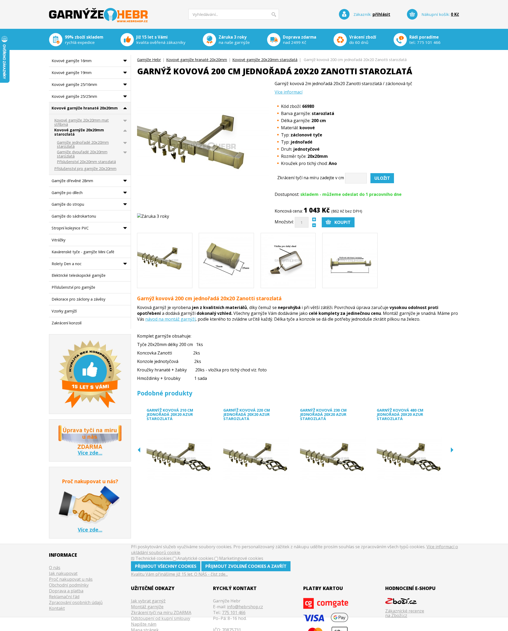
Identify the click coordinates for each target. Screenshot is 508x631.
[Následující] (452, 450)
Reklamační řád (64, 597)
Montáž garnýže (147, 607)
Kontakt (57, 608)
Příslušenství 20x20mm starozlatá (86, 162)
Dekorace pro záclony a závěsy (78, 299)
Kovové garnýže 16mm (72, 60)
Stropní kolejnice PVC (70, 228)
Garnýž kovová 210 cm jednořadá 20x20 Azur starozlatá (170, 414)
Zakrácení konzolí (66, 322)
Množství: (284, 222)
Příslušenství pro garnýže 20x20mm (85, 169)
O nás (54, 567)
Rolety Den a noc (66, 263)
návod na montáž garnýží (170, 319)
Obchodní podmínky (69, 585)
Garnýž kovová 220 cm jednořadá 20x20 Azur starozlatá (246, 414)
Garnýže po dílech (67, 192)
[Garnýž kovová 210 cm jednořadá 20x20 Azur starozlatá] (179, 459)
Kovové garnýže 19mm (72, 72)
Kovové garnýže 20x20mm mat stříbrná (81, 122)
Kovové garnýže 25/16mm (74, 84)
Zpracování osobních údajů (76, 602)
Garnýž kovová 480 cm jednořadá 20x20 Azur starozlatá (400, 414)
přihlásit (381, 14)
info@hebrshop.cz (245, 607)
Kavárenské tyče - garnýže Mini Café (83, 251)
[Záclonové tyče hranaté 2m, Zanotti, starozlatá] (164, 260)
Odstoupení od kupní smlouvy (160, 618)
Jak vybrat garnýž (148, 601)
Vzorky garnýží (64, 311)
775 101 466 (429, 42)
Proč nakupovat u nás (71, 579)
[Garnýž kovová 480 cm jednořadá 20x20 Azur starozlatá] (409, 459)
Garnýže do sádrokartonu (74, 216)
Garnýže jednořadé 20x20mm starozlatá (83, 144)
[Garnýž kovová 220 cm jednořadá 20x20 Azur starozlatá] (256, 459)
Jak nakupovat (63, 573)
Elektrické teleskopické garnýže (79, 275)
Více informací (288, 92)
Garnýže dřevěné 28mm (72, 180)
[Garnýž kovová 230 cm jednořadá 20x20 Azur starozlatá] (333, 459)
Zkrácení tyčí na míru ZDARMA (161, 612)
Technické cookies (153, 558)
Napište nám (143, 624)
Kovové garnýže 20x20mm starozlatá (264, 59)
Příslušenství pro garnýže (73, 287)
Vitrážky (58, 239)
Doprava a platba (66, 591)
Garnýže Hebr (98, 11)
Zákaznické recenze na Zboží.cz (404, 613)
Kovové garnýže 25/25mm (74, 96)
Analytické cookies (195, 558)
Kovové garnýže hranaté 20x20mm (196, 59)
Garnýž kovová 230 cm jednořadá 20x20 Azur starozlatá (323, 414)
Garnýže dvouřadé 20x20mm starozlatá (82, 154)
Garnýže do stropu (68, 204)
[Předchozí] (139, 450)
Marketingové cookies (241, 558)
